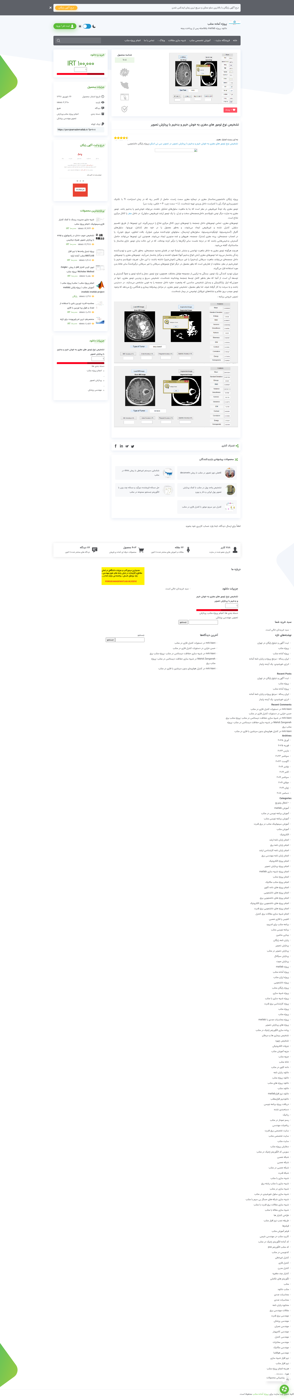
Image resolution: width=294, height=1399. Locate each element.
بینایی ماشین (282, 935)
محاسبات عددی (281, 1295)
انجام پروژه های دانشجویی (276, 893)
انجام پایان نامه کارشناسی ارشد (274, 850)
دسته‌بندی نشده (281, 1110)
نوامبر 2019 (284, 767)
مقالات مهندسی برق (279, 1311)
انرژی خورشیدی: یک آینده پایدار (274, 664)
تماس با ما (149, 40)
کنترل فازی (284, 1263)
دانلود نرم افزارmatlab (278, 1094)
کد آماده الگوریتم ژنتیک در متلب (273, 1242)
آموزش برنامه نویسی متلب (276, 819)
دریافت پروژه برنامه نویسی (276, 1104)
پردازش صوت (282, 961)
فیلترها (285, 1226)
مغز (130, 213)
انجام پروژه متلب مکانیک (277, 882)
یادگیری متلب (282, 1379)
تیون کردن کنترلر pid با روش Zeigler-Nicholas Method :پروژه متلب (77, 272)
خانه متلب (284, 1062)
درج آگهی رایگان (66, 8)
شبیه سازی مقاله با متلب (277, 1210)
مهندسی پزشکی (64, 118)
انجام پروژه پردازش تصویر (277, 866)
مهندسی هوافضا (281, 1353)
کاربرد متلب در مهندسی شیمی (274, 1236)
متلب (286, 1284)
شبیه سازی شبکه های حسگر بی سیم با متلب (267, 1199)
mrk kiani (286, 709)
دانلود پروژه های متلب (278, 1083)
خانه (235, 40)
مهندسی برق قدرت (280, 1316)
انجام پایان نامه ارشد (279, 840)
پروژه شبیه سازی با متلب (277, 999)
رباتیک (286, 1115)
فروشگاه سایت (223, 40)
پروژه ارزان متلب (281, 977)
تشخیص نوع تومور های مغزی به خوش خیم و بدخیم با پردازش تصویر (195, 124)
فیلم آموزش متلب (280, 1231)
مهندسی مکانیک (281, 1348)
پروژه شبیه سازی (281, 993)
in (121, 446)
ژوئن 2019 (284, 788)
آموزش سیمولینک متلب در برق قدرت (271, 824)
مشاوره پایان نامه (281, 1305)
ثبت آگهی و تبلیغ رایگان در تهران (273, 643)
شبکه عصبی (283, 1157)
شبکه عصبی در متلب (279, 1168)
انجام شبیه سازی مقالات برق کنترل (272, 914)
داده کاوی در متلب (280, 1067)
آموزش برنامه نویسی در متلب (275, 813)
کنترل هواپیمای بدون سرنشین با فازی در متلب (180, 669)
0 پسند (228, 110)
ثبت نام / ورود (63, 26)
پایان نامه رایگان (281, 940)
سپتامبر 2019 (283, 777)
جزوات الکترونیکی (280, 1046)
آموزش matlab (281, 808)
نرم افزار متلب (282, 1363)
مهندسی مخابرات (281, 1342)
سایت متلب (283, 1141)
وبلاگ (162, 40)
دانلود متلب (283, 1088)
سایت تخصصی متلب (279, 1136)
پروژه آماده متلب (281, 654)
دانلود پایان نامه (281, 1073)
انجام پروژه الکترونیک (279, 861)
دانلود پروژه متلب (280, 1078)
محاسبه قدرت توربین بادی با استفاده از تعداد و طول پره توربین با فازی (77, 308)
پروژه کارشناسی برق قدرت (276, 1004)
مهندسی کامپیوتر (281, 1332)
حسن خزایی (285, 714)
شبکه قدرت (283, 1173)
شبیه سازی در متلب (279, 1189)
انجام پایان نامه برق (279, 845)
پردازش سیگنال (281, 956)
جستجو (141, 635)
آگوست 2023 (282, 761)
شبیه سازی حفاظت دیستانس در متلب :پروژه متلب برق (176, 654)
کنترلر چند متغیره (281, 1273)
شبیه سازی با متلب (280, 1178)
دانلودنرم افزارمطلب (280, 1099)
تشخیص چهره (282, 1041)
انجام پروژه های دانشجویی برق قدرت (271, 909)
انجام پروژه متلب (133, 40)
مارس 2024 (283, 751)
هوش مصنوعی (282, 1374)
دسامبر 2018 (283, 793)
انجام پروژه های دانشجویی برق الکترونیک (269, 903)
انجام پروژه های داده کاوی (276, 887)
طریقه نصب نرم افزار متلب (276, 1221)
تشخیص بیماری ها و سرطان (275, 1036)
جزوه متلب (284, 1057)
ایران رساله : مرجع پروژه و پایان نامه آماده (269, 659)
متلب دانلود (283, 1289)
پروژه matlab (282, 967)
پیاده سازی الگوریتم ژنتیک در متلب (272, 1030)
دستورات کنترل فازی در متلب (188, 643)
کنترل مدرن (283, 1268)
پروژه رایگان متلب (280, 988)
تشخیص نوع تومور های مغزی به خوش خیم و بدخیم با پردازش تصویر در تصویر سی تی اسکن (194, 144)
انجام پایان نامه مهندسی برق (275, 856)
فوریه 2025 (283, 746)
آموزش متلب (283, 829)
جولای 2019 (283, 783)
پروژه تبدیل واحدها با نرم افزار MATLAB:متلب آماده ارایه (80, 256)
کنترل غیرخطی (282, 1258)
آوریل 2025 (283, 740)
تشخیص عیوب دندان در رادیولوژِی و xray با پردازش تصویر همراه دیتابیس (75, 240)
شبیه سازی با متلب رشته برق (275, 1184)
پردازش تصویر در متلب (278, 951)
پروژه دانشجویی (281, 983)
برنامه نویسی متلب (280, 930)
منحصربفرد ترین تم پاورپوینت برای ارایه (77, 321)
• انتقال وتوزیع (282, 803)
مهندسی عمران (282, 1326)
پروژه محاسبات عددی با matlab (273, 1020)
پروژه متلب (283, 648)
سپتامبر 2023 (282, 756)
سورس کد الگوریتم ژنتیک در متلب (273, 1152)
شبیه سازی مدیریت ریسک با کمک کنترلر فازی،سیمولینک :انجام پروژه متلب (81, 224)
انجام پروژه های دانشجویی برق (274, 898)
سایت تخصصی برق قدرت (277, 1131)
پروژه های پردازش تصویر (277, 1025)
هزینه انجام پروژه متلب (278, 1369)
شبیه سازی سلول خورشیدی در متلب (271, 1194)
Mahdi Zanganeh (282, 722)
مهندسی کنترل (282, 1337)
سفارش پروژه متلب (279, 1147)
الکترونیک (284, 835)
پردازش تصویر (96, 380)
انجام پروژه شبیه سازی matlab (274, 872)
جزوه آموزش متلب (280, 1051)
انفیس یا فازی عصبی (279, 919)
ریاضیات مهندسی (280, 1125)
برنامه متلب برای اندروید (277, 924)
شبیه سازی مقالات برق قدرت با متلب (271, 1205)
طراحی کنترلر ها (281, 1215)
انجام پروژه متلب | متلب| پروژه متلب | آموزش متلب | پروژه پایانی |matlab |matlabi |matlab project (82, 289)
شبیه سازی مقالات (177, 40)
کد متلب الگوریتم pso (278, 1247)
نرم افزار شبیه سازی (279, 1358)
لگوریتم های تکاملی (279, 1279)
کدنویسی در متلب (280, 1252)
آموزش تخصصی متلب (199, 40)
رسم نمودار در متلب (279, 1120)
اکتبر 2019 (284, 772)
